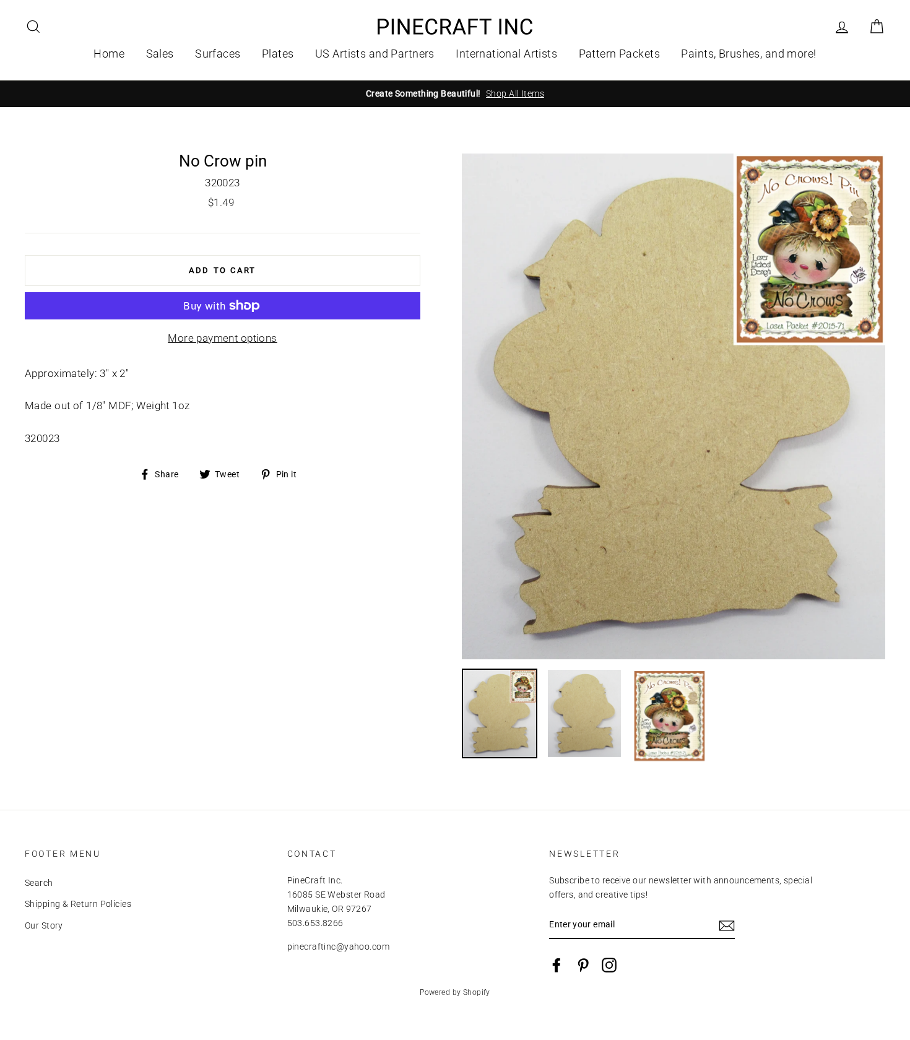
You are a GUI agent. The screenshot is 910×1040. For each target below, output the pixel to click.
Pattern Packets (619, 53)
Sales (160, 53)
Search (39, 883)
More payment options (222, 338)
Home (108, 53)
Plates (278, 53)
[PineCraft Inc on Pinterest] (583, 965)
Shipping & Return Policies (78, 904)
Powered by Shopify (455, 992)
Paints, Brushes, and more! (748, 53)
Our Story (44, 926)
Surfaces (217, 53)
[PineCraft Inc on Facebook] (556, 965)
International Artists (506, 53)
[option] (455, 94)
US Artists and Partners (375, 53)
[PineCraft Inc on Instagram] (609, 965)
